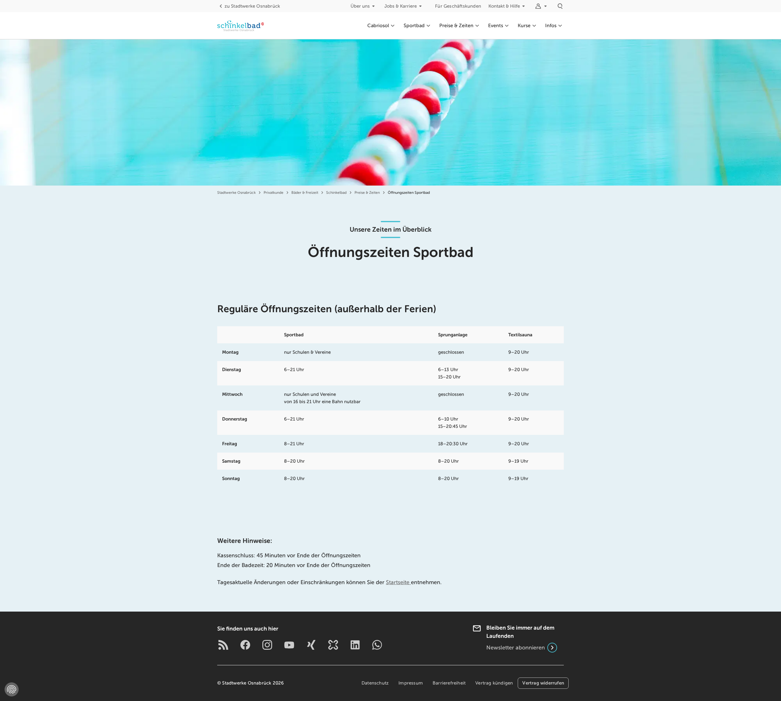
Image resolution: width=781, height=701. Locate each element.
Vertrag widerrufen (543, 682)
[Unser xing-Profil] (311, 644)
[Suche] (560, 6)
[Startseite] (240, 26)
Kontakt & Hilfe (504, 6)
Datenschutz (375, 683)
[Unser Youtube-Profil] (289, 644)
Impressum (410, 683)
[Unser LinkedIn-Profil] (355, 644)
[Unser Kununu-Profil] (333, 644)
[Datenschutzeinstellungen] (12, 689)
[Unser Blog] (223, 644)
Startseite (398, 582)
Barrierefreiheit (449, 683)
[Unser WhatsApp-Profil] (377, 644)
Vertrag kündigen (494, 683)
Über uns (360, 6)
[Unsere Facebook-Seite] (245, 644)
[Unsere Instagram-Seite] (267, 644)
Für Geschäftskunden (458, 6)
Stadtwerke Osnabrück (252, 6)
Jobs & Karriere (400, 6)
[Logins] (542, 6)
